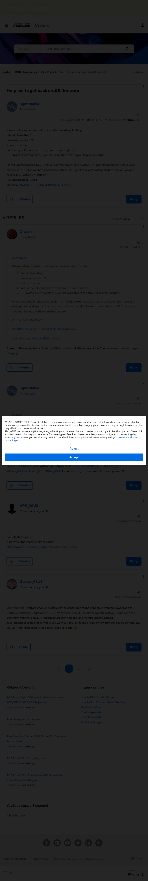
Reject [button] (74, 448)
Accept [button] (74, 457)
